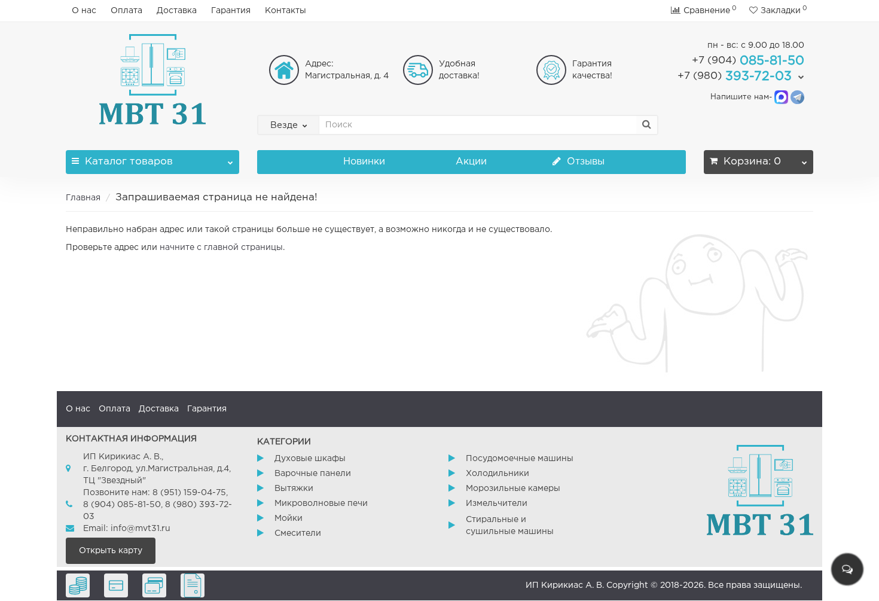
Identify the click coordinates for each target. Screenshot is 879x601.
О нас (84, 10)
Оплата (126, 10)
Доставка (177, 10)
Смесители (297, 533)
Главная (83, 198)
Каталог (129, 161)
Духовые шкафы (310, 458)
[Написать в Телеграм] (797, 97)
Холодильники (497, 473)
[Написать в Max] (781, 97)
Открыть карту (110, 550)
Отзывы (584, 161)
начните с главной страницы (221, 247)
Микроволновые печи (321, 503)
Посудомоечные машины (519, 458)
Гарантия (231, 10)
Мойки (288, 518)
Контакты (285, 10)
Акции (471, 161)
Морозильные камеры (513, 488)
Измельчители (496, 503)
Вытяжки (293, 488)
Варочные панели (312, 473)
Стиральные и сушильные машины (510, 525)
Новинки (364, 161)
